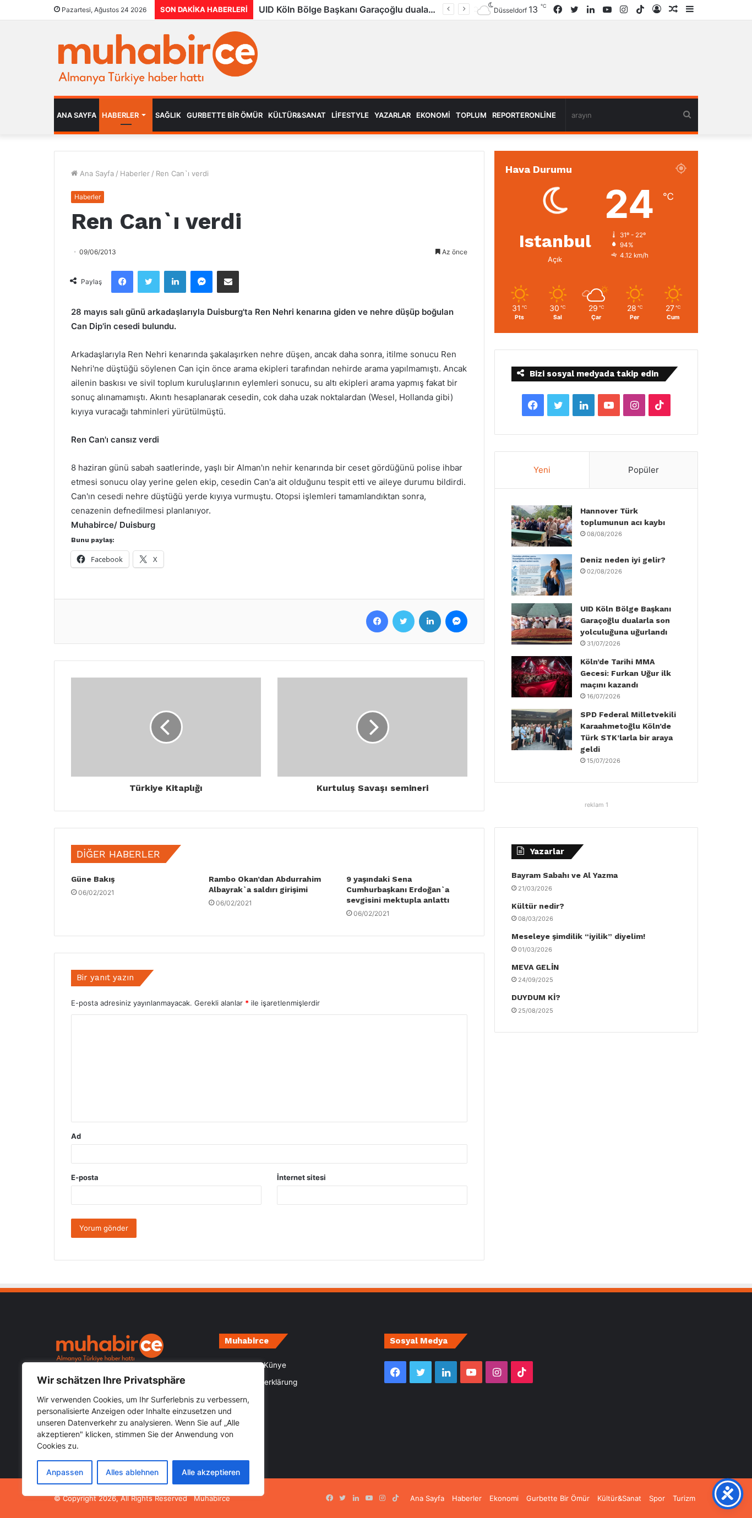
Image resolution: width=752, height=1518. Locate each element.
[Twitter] (149, 282)
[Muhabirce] (156, 58)
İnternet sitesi (301, 1177)
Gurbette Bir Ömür (225, 115)
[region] (143, 1429)
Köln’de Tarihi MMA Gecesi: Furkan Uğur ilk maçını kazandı (625, 673)
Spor (657, 1498)
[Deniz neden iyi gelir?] (541, 575)
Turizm (684, 1498)
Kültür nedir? (537, 906)
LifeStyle (350, 115)
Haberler (120, 115)
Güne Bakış (93, 879)
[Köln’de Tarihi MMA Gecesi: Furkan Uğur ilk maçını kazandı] (541, 676)
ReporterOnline (524, 115)
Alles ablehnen (132, 1472)
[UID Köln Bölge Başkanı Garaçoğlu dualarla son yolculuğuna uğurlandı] (541, 624)
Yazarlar (392, 115)
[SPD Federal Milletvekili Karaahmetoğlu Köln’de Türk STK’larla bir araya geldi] (541, 729)
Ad (76, 1136)
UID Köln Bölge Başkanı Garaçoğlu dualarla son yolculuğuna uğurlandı (416, 9)
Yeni (542, 470)
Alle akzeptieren (211, 1472)
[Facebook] (122, 282)
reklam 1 (596, 805)
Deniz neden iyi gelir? (623, 559)
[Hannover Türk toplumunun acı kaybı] (541, 526)
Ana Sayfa (76, 115)
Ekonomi (433, 115)
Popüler (643, 470)
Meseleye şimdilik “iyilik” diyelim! (580, 936)
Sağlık (168, 115)
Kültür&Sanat (297, 115)
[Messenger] (201, 282)
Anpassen (64, 1472)
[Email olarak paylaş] (228, 282)
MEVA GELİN (535, 967)
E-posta (85, 1177)
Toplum (471, 115)
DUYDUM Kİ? (535, 997)
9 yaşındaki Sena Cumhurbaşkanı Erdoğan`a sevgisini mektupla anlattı (397, 889)
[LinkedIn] (175, 282)
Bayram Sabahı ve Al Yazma (564, 875)
